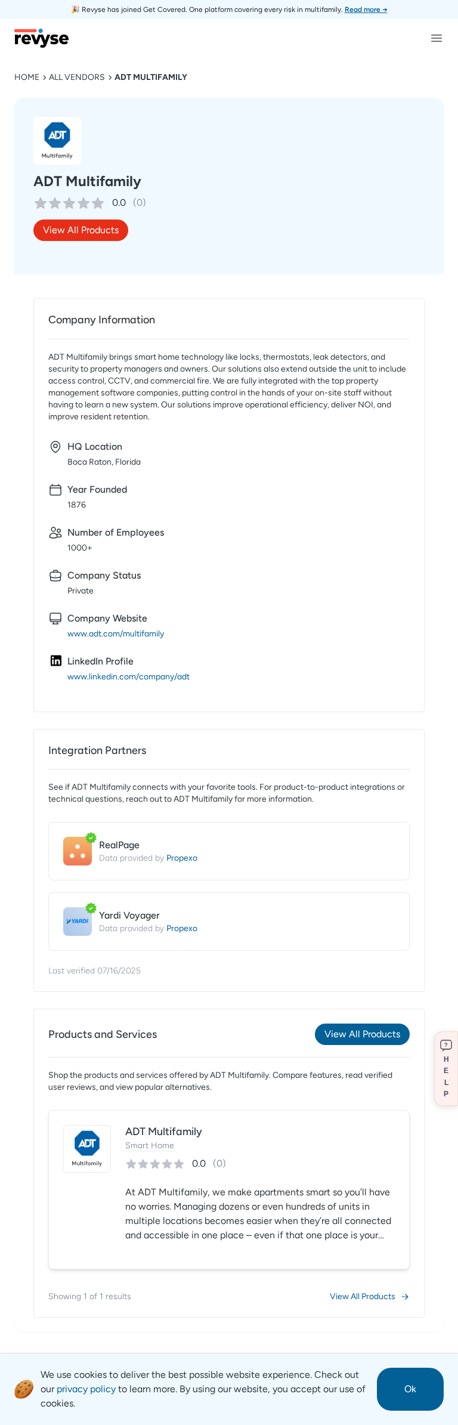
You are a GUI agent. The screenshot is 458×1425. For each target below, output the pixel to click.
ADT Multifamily (150, 77)
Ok (410, 1389)
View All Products (81, 230)
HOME (26, 77)
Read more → (366, 9)
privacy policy (86, 1389)
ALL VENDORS (77, 77)
